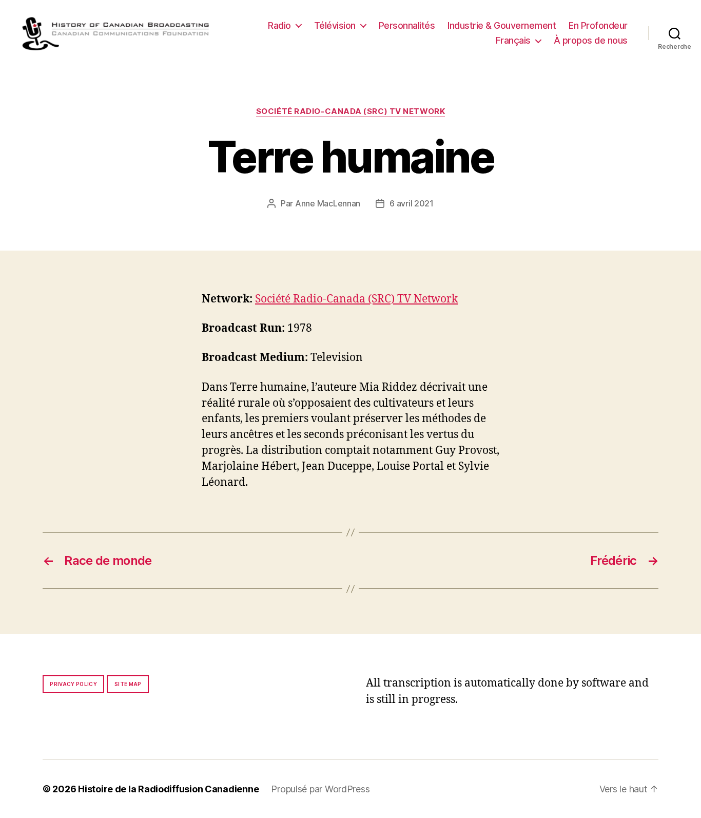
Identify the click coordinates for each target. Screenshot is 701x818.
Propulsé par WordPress (320, 789)
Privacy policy (73, 684)
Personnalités (407, 25)
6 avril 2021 (412, 203)
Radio (279, 25)
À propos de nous (591, 40)
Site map (128, 684)
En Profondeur (598, 25)
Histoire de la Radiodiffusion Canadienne (168, 789)
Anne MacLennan (327, 203)
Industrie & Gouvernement (501, 25)
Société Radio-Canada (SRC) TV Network (350, 111)
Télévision (335, 25)
